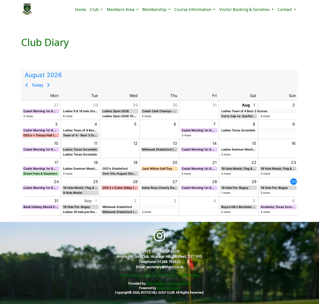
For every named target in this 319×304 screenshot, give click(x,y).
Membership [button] (154, 9)
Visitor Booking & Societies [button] (245, 9)
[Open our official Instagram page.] (159, 235)
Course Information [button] (193, 9)
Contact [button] (285, 9)
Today (37, 85)
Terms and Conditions (159, 275)
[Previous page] (27, 85)
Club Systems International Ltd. (168, 283)
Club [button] (95, 9)
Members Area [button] (121, 9)
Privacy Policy (130, 275)
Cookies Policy (188, 275)
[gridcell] (278, 186)
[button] (41, 110)
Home (80, 9)
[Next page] (48, 85)
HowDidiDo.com (168, 288)
